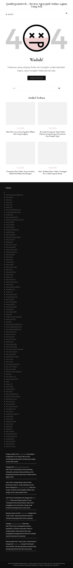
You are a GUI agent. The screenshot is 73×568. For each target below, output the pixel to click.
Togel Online (53, 128)
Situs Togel (9, 362)
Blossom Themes (39, 565)
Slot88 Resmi (10, 232)
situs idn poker (10, 255)
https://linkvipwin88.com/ (14, 327)
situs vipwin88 (10, 404)
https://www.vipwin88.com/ (14, 195)
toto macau (9, 411)
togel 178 (9, 202)
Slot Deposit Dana (12, 406)
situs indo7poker (11, 339)
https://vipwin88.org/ (12, 230)
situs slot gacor (10, 334)
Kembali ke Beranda (36, 78)
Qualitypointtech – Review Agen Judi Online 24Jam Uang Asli (36, 5)
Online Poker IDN (11, 252)
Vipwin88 (9, 314)
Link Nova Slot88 (11, 294)
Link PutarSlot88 (11, 302)
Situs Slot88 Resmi (12, 394)
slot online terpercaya (12, 364)
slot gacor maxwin (11, 352)
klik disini (8, 374)
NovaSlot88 (10, 309)
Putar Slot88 (10, 222)
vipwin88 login (10, 289)
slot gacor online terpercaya (14, 349)
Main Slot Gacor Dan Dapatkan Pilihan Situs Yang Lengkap (20, 133)
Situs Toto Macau (11, 367)
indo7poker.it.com (11, 399)
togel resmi (9, 419)
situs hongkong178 (12, 379)
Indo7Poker (9, 257)
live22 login (9, 387)
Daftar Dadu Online (12, 282)
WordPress (56, 565)
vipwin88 (8, 322)
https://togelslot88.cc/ (13, 287)
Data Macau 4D (11, 279)
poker (7, 382)
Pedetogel (22, 454)
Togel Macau (10, 262)
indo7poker (9, 269)
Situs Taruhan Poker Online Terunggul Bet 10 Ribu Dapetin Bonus (52, 172)
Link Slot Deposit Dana (13, 237)
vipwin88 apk (10, 439)
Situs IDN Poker (11, 272)
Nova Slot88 (10, 299)
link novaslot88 (11, 247)
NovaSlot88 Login (11, 297)
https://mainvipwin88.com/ (14, 324)
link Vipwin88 (10, 431)
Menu (11, 14)
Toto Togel (9, 359)
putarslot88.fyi (10, 304)
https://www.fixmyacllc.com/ (15, 220)
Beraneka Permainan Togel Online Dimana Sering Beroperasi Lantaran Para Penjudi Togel (52, 134)
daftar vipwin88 (11, 319)
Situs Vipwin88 (10, 235)
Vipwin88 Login (10, 409)
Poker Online (53, 167)
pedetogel (9, 426)
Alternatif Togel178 (12, 414)
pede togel (9, 277)
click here (9, 200)
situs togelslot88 (11, 347)
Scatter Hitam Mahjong (13, 396)
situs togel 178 (11, 377)
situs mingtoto (10, 401)
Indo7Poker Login (11, 267)
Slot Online (20, 128)
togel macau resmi (11, 250)
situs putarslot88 (11, 344)
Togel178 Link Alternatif (14, 317)
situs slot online (11, 369)
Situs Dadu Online (23, 487)
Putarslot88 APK (11, 434)
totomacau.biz (10, 337)
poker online (9, 264)
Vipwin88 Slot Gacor (12, 357)
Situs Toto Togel (11, 245)
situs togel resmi (11, 332)
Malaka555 (9, 242)
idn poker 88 (10, 342)
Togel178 (9, 292)
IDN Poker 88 (10, 240)
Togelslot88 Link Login (13, 212)
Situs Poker (9, 197)
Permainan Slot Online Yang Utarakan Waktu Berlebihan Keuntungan (20, 172)
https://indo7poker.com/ (13, 210)
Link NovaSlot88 (11, 307)
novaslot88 (9, 215)
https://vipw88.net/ (12, 217)
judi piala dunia (10, 444)
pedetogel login (11, 421)
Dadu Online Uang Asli (22, 467)
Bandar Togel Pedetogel (14, 372)
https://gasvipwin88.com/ (14, 329)
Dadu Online (9, 274)
